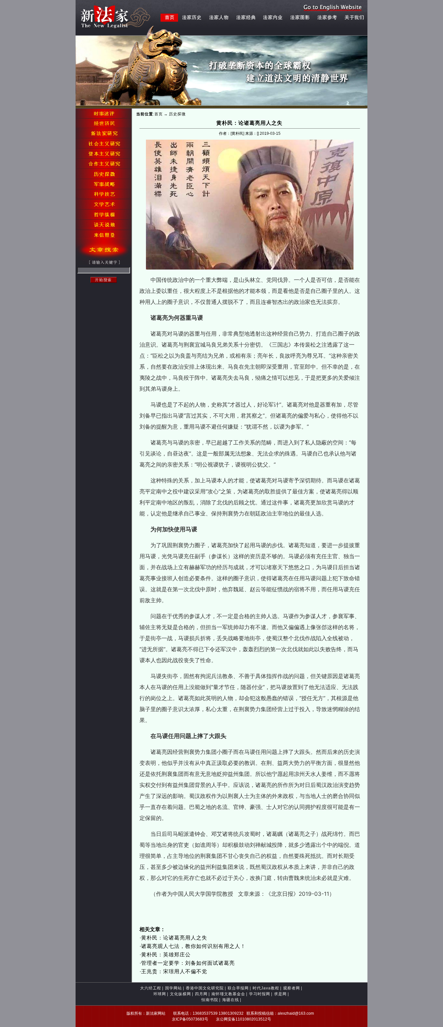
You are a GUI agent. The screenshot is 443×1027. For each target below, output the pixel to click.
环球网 (159, 994)
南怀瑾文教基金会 (228, 994)
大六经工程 (150, 988)
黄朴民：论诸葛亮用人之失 (174, 937)
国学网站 (173, 988)
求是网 (280, 994)
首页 (158, 114)
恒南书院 (209, 1000)
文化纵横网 (180, 994)
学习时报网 (259, 994)
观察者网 (291, 988)
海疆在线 (230, 1000)
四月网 (201, 994)
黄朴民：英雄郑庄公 (166, 954)
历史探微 (177, 114)
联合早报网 (238, 988)
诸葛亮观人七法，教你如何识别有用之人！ (193, 946)
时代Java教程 (266, 988)
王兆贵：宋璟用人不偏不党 (174, 971)
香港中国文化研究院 (205, 988)
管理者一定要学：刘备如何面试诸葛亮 (188, 963)
